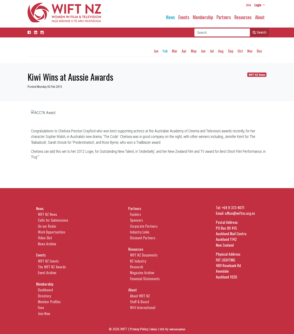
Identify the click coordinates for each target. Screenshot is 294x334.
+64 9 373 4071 (233, 207)
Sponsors (136, 220)
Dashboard (45, 289)
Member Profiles (49, 301)
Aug (221, 51)
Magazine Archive (142, 272)
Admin (153, 329)
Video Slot (45, 237)
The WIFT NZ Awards (52, 266)
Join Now (44, 313)
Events (183, 17)
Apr (184, 51)
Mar (174, 51)
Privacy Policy (139, 328)
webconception (177, 329)
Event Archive (47, 272)
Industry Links (139, 232)
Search (261, 32)
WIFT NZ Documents (144, 255)
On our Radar (47, 226)
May (194, 51)
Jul (212, 51)
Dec (259, 51)
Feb (165, 51)
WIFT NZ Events (48, 261)
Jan (156, 51)
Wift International (142, 307)
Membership (203, 17)
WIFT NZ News (257, 74)
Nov (249, 51)
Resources (243, 17)
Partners (224, 17)
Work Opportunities (51, 232)
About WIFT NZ (140, 295)
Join (248, 4)
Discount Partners (142, 237)
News (170, 17)
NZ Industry (138, 261)
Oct (240, 51)
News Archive (47, 243)
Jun (203, 51)
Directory (44, 295)
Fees (41, 307)
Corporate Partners (144, 226)
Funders (135, 214)
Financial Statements (145, 278)
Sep (230, 51)
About (260, 17)
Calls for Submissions (53, 220)
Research (136, 266)
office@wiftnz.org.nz (240, 213)
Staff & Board (139, 301)
